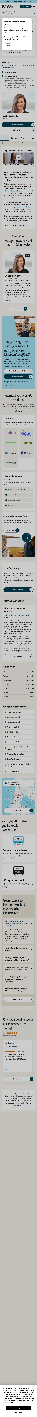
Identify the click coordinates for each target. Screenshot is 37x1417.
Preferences (18, 1412)
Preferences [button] (10, 1402)
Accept (18, 1408)
